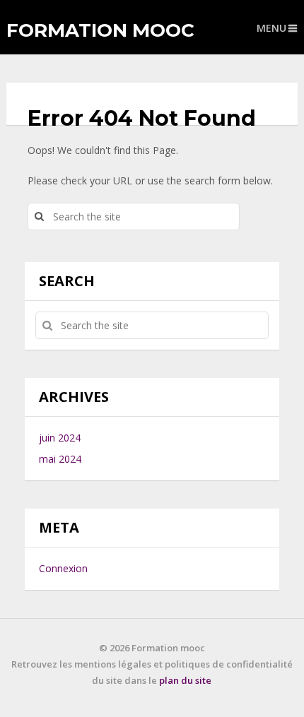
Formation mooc (100, 30)
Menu (271, 28)
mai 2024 (60, 459)
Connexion (63, 568)
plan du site (185, 680)
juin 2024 (60, 437)
